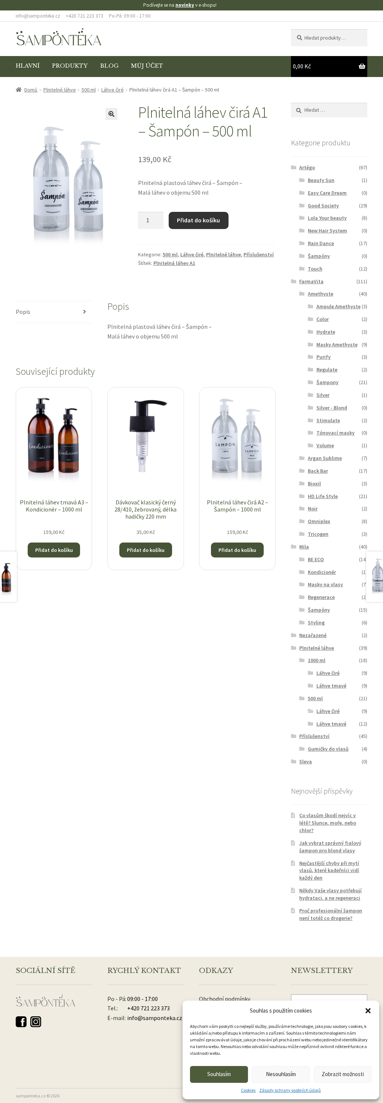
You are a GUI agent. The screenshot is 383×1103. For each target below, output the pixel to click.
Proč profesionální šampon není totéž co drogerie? (330, 914)
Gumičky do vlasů (328, 748)
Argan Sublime (325, 458)
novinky (184, 5)
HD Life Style (323, 496)
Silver (323, 395)
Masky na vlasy (325, 584)
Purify (323, 356)
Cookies (248, 1090)
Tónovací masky (335, 432)
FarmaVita (311, 281)
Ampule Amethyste (338, 306)
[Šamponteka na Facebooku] (21, 1021)
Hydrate (325, 331)
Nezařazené (313, 635)
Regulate (326, 369)
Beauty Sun (321, 180)
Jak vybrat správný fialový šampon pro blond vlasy (330, 847)
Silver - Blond (331, 407)
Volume (325, 445)
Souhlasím (219, 1074)
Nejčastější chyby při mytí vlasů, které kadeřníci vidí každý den (329, 870)
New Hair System (327, 230)
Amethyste (320, 293)
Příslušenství (258, 254)
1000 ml (316, 660)
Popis (23, 311)
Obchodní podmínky (224, 998)
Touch (315, 268)
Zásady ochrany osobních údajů (290, 1090)
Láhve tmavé (331, 685)
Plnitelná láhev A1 (174, 263)
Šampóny (319, 256)
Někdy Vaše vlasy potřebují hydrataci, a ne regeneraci (330, 894)
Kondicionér (322, 572)
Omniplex (319, 521)
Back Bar (318, 470)
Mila (304, 546)
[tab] (54, 312)
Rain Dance (321, 243)
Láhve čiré (112, 89)
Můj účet (147, 65)
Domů (30, 89)
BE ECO (316, 559)
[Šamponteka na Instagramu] (35, 1021)
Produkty (70, 65)
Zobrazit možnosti (343, 1074)
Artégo (307, 167)
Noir (313, 508)
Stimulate (328, 420)
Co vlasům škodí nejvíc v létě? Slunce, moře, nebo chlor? (327, 823)
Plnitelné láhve (59, 89)
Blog (109, 65)
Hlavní (28, 65)
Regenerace (321, 597)
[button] (368, 1010)
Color (322, 319)
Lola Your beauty (327, 217)
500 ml (89, 89)
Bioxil (314, 483)
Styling (316, 622)
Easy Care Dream (327, 192)
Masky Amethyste (337, 344)
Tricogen (318, 534)
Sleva (305, 761)
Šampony (327, 382)
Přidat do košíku (198, 220)
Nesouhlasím (281, 1074)
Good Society (323, 205)
